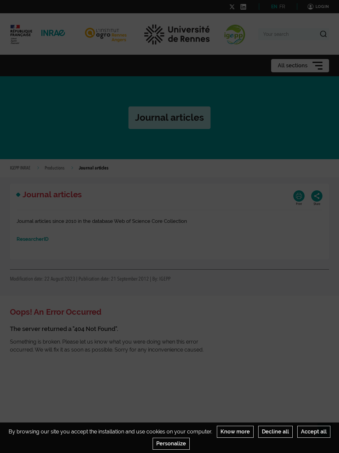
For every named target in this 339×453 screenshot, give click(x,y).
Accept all (314, 431)
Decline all (275, 431)
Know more (235, 431)
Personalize (171, 443)
